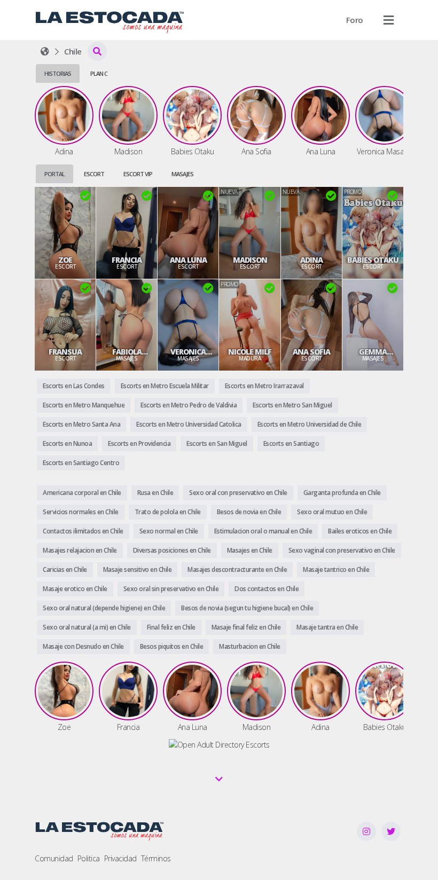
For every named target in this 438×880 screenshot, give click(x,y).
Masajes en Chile (249, 550)
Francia (127, 260)
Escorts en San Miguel (216, 443)
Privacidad (120, 858)
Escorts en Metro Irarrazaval (264, 385)
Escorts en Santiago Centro (81, 462)
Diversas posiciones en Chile (172, 550)
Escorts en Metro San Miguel (292, 405)
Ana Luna (188, 260)
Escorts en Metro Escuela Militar (165, 385)
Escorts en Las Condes (74, 385)
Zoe (65, 260)
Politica (88, 858)
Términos (156, 858)
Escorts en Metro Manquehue (83, 405)
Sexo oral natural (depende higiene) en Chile (104, 607)
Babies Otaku (372, 260)
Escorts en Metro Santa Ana (81, 424)
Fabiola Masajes (126, 352)
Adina (311, 260)
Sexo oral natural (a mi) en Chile (87, 627)
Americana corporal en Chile (82, 492)
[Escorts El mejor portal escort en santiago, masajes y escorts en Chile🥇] (45, 51)
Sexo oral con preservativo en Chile (238, 492)
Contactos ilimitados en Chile (83, 531)
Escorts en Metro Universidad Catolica (188, 424)
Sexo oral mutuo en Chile (332, 511)
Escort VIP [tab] (137, 174)
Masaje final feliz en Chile (246, 627)
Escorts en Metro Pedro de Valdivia (188, 405)
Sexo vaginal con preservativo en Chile (341, 550)
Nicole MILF (249, 352)
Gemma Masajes (372, 352)
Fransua (65, 352)
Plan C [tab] (98, 73)
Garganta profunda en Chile (342, 492)
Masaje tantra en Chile (327, 627)
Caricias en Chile (65, 569)
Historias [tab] (57, 73)
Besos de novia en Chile (249, 511)
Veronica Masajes (188, 352)
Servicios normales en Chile (81, 511)
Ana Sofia (311, 352)
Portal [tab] (54, 174)
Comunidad (54, 858)
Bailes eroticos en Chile (360, 531)
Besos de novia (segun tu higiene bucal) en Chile (247, 607)
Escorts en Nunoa (67, 443)
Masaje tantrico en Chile (336, 569)
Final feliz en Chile (171, 627)
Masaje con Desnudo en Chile (83, 646)
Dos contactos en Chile (266, 588)
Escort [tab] (94, 174)
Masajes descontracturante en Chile (237, 569)
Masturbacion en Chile (249, 646)
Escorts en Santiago (291, 443)
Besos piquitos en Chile (172, 646)
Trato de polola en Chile (168, 511)
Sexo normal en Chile (168, 531)
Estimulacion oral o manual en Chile (263, 531)
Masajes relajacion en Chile (80, 550)
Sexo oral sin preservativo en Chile (171, 588)
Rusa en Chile (155, 492)
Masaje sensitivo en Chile (137, 569)
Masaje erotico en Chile (75, 588)
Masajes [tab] (182, 174)
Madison (250, 260)
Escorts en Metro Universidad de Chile (309, 424)
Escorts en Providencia (139, 443)
